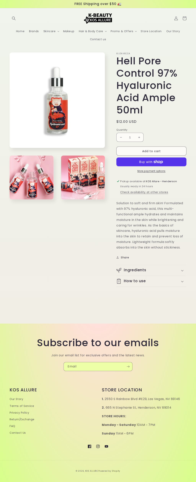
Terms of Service (22, 406)
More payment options (151, 171)
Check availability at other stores (144, 192)
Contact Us (18, 433)
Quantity (121, 130)
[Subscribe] (128, 366)
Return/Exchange (22, 419)
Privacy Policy (19, 413)
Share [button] (125, 257)
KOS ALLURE (91, 471)
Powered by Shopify (109, 471)
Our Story (16, 399)
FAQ (12, 426)
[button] (14, 18)
